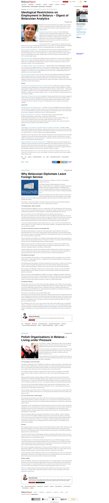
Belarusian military (42, 6)
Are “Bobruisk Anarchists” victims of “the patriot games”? (33, 65)
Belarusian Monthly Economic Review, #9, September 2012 (33, 142)
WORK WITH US (49, 492)
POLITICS (23, 4)
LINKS (67, 492)
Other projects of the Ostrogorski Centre (54, 497)
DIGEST (51, 4)
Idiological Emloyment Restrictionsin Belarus (48, 32)
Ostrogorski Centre (35, 494)
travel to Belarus (49, 6)
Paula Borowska (24, 333)
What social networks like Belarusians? (29, 49)
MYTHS (57, 4)
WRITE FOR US (41, 492)
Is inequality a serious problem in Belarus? (80, 26)
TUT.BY (50, 107)
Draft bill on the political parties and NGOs (30, 74)
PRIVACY (62, 492)
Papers (78, 9)
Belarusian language (34, 6)
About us (35, 492)
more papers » (85, 9)
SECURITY (38, 4)
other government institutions (50, 305)
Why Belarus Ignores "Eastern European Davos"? (31, 107)
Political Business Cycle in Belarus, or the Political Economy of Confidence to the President (40, 127)
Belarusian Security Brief (26, 58)
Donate (85, 6)
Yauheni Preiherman (25, 170)
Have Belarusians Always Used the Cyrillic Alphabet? (81, 32)
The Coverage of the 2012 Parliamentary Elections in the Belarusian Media (36, 85)
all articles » (31, 482)
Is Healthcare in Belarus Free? (80, 35)
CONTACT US (56, 492)
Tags (22, 156)
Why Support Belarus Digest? (78, 6)
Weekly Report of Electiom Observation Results (31, 96)
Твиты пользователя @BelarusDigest (80, 53)
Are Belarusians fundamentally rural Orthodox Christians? (81, 29)
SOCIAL (45, 4)
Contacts (73, 1)
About (70, 1)
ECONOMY (31, 4)
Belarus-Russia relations (26, 6)
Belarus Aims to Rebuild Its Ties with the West (31, 114)
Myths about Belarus (81, 23)
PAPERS (63, 4)
